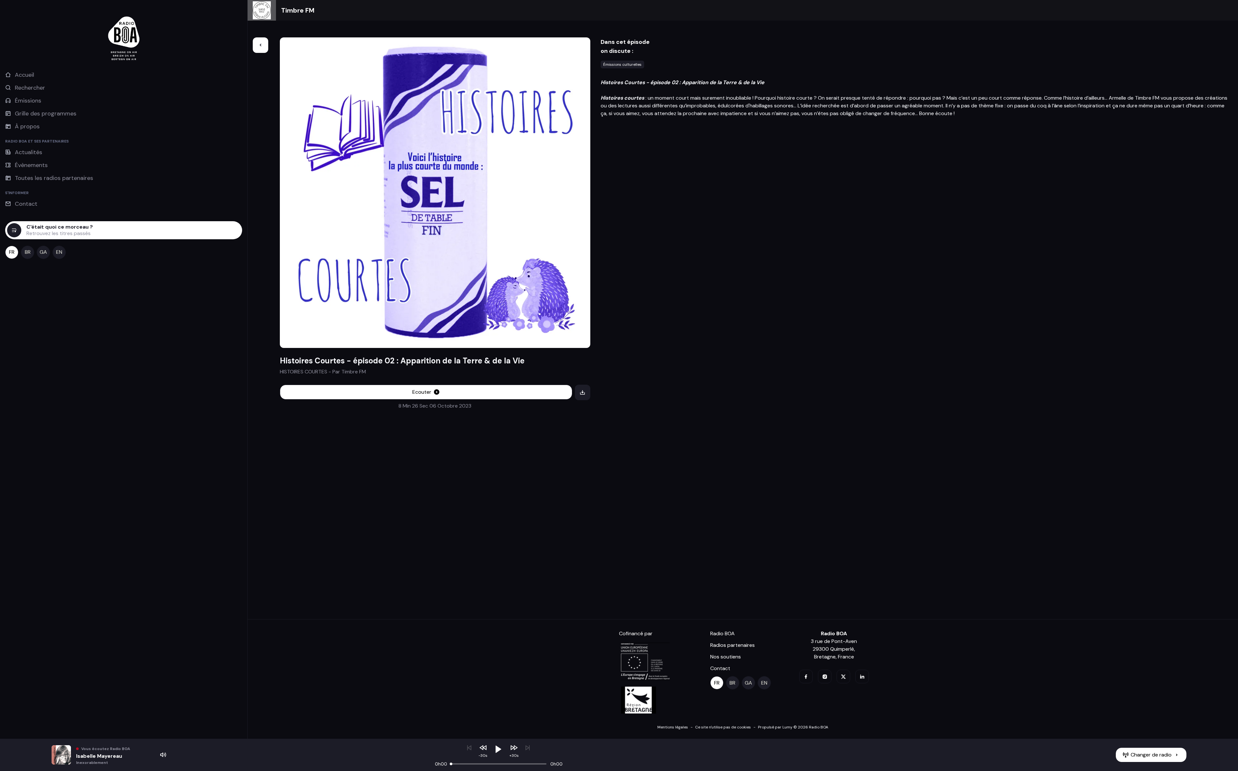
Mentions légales (672, 727)
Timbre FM (297, 10)
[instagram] (824, 676)
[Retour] (260, 45)
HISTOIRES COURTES (303, 371)
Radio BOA (722, 633)
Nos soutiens (725, 656)
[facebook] (806, 676)
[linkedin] (862, 676)
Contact (720, 668)
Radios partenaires (732, 645)
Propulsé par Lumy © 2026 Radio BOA (793, 727)
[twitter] (843, 676)
